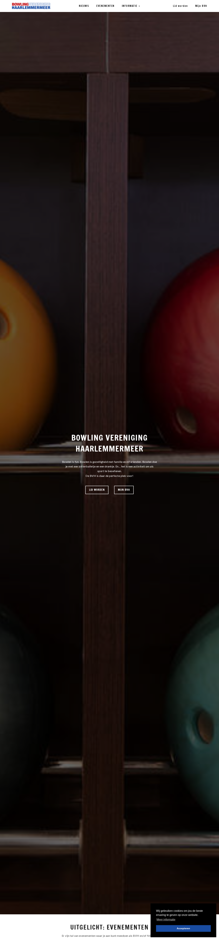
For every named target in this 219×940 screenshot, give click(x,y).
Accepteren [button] (183, 928)
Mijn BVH (201, 6)
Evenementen (105, 6)
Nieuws (84, 6)
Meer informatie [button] (166, 919)
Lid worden (180, 6)
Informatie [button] (130, 6)
